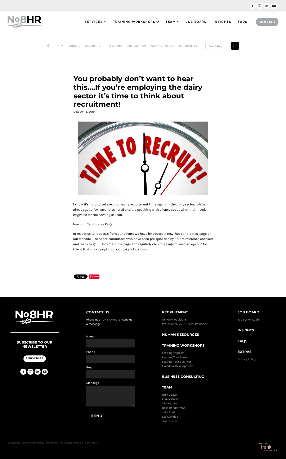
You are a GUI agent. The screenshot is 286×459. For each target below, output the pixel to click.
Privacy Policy (247, 359)
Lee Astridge (170, 416)
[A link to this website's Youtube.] (274, 6)
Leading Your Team (174, 357)
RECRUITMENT (175, 312)
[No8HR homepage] (35, 22)
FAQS (242, 22)
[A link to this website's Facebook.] (253, 6)
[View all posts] (48, 46)
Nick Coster (170, 394)
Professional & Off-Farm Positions (184, 324)
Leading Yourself (173, 353)
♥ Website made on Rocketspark (79, 442)
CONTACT (267, 22)
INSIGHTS (222, 22)
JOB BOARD (196, 22)
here (143, 249)
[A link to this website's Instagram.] (260, 6)
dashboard (52, 442)
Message (92, 383)
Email (90, 367)
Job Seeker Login (249, 319)
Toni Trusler (169, 421)
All (59, 45)
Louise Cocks (171, 399)
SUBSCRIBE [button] (34, 358)
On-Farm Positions (174, 319)
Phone (90, 352)
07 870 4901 (110, 319)
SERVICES (94, 22)
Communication (162, 45)
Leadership (92, 45)
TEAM (171, 22)
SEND (96, 416)
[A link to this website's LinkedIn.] (267, 6)
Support (74, 45)
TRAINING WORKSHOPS (134, 22)
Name (90, 336)
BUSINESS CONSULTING (183, 377)
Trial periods (113, 45)
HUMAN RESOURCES (180, 334)
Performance (188, 45)
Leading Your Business (177, 361)
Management (136, 45)
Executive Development (177, 366)
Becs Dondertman (174, 408)
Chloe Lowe (169, 403)
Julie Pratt (168, 412)
